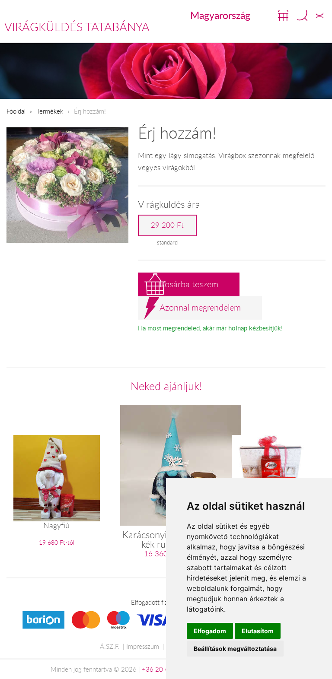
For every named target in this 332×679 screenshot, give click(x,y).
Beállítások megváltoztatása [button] (235, 648)
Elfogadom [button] (210, 631)
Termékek (49, 111)
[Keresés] (302, 15)
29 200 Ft (167, 225)
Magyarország (220, 15)
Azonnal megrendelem (200, 307)
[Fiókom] (319, 15)
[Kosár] (283, 15)
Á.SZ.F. (109, 646)
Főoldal (16, 111)
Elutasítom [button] (258, 631)
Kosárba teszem (189, 284)
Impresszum (142, 646)
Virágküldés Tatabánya (77, 27)
